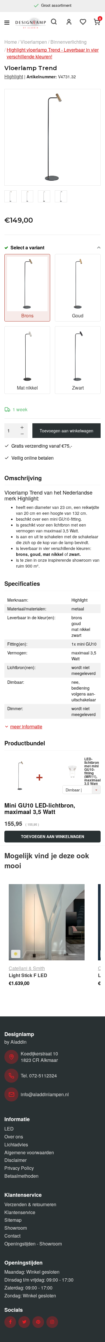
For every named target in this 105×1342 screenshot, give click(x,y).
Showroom (15, 1227)
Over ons (13, 1136)
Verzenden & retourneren (30, 1204)
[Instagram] (52, 1322)
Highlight (13, 76)
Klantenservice (19, 1212)
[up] (22, 427)
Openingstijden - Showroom (33, 1243)
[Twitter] (24, 1322)
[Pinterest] (38, 1322)
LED (9, 1128)
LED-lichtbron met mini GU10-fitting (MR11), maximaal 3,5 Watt (92, 771)
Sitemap (13, 1219)
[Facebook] (10, 1322)
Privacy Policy (19, 1168)
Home (10, 42)
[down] (22, 434)
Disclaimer (15, 1160)
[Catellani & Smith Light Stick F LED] (47, 922)
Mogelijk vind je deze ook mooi (46, 860)
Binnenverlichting (68, 42)
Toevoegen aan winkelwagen (66, 431)
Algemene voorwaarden (29, 1152)
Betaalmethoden (21, 1175)
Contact (12, 1235)
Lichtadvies (16, 1144)
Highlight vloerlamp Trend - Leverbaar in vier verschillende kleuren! (53, 53)
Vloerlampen (33, 42)
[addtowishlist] (83, 22)
